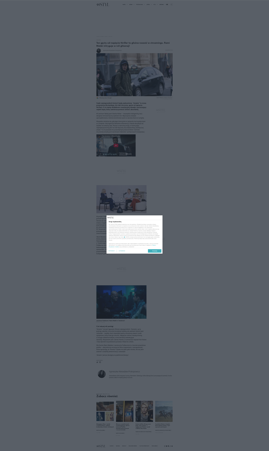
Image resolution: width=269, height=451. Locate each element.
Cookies (117, 246)
